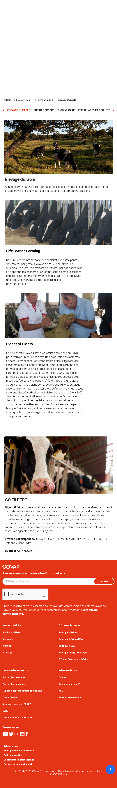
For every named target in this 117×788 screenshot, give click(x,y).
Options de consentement (18, 764)
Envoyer (104, 581)
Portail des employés (13, 684)
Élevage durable (18, 110)
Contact (63, 677)
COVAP (7, 100)
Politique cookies (13, 755)
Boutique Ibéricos (68, 632)
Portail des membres (13, 677)
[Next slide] (113, 110)
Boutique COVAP (67, 646)
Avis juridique (11, 746)
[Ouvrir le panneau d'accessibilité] (110, 769)
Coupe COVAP (9, 697)
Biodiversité (66, 110)
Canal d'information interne (19, 760)
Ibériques (7, 639)
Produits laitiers (11, 632)
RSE (60, 691)
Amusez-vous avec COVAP (16, 704)
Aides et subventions (69, 697)
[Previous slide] (3, 110)
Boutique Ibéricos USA (70, 639)
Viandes (6, 646)
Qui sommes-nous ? (69, 684)
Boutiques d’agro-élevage (72, 652)
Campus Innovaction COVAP (17, 717)
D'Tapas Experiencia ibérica (73, 659)
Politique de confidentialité (19, 750)
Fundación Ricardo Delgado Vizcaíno (22, 691)
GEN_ (5, 711)
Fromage (7, 652)
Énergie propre (44, 110)
